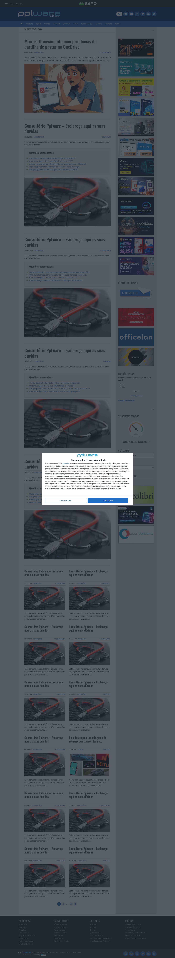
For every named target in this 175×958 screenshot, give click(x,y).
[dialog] (87, 479)
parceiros (66, 463)
